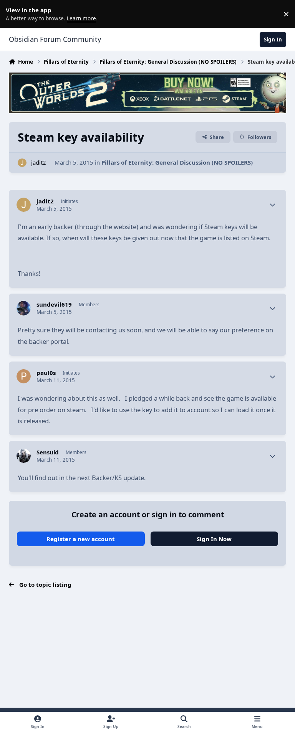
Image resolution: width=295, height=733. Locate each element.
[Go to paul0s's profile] (24, 376)
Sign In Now (214, 539)
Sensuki (47, 452)
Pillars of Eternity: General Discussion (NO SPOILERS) (177, 162)
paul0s (46, 372)
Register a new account (80, 539)
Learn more (15, 14)
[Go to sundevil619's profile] (24, 308)
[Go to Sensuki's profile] (24, 456)
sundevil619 (54, 304)
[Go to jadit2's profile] (22, 162)
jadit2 (38, 162)
